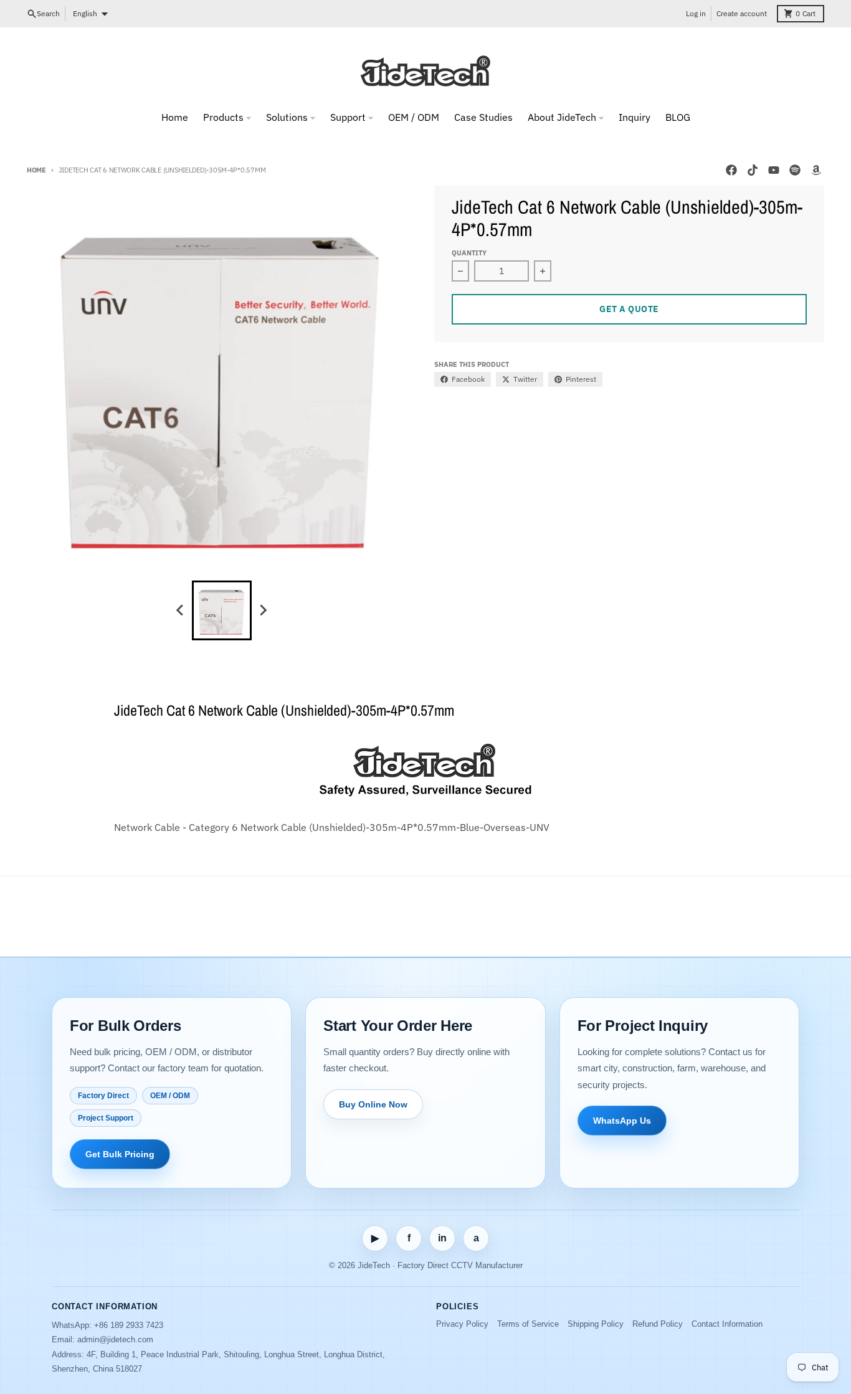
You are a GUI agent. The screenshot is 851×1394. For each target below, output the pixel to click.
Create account (741, 13)
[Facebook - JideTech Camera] (731, 170)
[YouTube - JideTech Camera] (774, 170)
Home (36, 170)
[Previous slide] (180, 610)
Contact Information (727, 1324)
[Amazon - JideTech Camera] (816, 170)
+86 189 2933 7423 (128, 1325)
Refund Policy (657, 1324)
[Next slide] (263, 610)
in (442, 1238)
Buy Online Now (373, 1104)
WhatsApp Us (622, 1121)
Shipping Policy (596, 1324)
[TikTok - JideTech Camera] (752, 170)
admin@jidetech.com (115, 1339)
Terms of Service (528, 1324)
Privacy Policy (462, 1324)
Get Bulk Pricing (120, 1154)
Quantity (469, 253)
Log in (696, 13)
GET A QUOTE (629, 309)
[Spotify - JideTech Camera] (795, 170)
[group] (222, 610)
